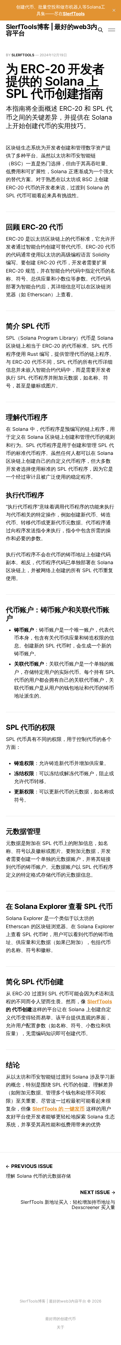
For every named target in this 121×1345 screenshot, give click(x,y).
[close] (114, 10)
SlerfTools (22, 55)
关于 (60, 1327)
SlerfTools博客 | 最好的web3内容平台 (51, 29)
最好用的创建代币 (60, 1318)
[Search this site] (100, 29)
